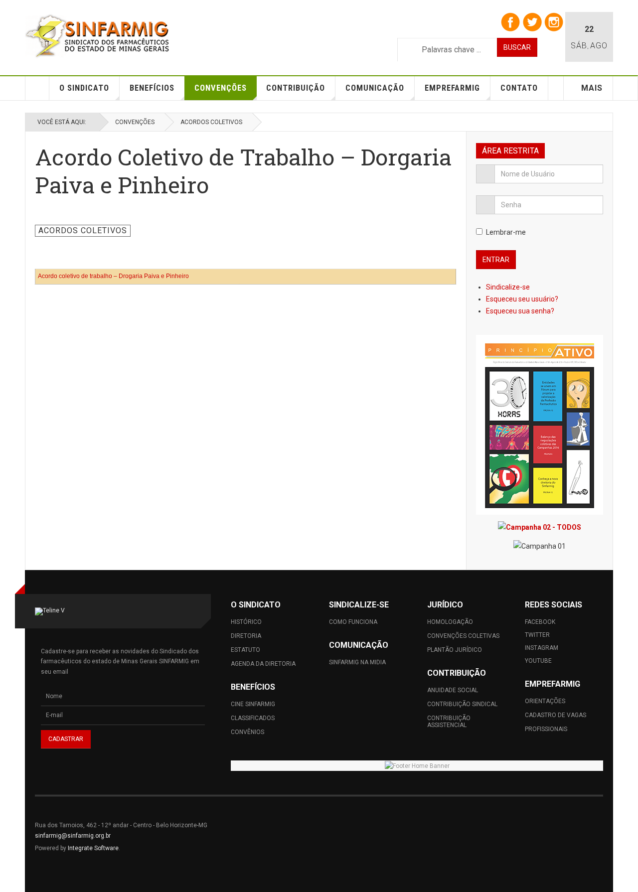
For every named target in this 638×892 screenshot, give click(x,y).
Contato (519, 88)
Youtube (538, 660)
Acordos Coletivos (211, 122)
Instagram (541, 647)
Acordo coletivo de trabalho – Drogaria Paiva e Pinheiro (113, 276)
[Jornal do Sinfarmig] (539, 425)
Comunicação (374, 88)
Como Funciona (353, 621)
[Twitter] (532, 21)
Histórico (246, 621)
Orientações (545, 701)
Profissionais (546, 729)
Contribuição (295, 88)
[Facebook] (510, 21)
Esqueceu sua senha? (520, 311)
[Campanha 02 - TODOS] (539, 527)
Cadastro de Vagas (555, 715)
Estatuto (245, 649)
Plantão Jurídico (454, 649)
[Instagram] (554, 21)
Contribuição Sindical (462, 704)
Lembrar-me (506, 232)
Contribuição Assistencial (449, 722)
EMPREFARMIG (452, 88)
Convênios (247, 732)
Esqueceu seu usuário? (522, 299)
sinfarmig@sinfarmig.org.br (73, 835)
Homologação (450, 621)
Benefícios (152, 88)
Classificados (253, 718)
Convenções (220, 88)
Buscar (517, 47)
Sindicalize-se (508, 287)
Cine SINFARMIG (253, 704)
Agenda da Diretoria (263, 663)
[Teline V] (97, 36)
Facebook (540, 621)
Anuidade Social (452, 690)
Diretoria (246, 635)
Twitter (537, 634)
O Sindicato (84, 88)
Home (37, 88)
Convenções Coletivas (463, 635)
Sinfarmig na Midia (357, 662)
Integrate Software (93, 848)
